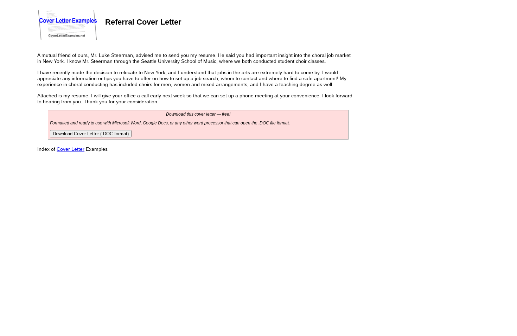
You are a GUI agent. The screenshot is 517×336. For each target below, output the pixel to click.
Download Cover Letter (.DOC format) (91, 133)
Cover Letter (70, 149)
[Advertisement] (407, 99)
